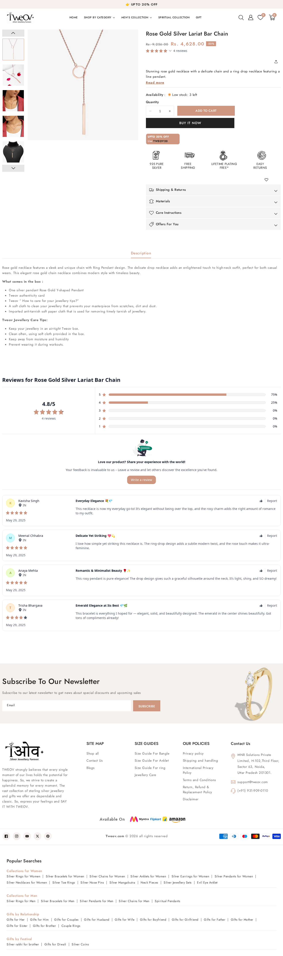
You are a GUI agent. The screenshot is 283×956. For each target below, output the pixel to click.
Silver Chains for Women (107, 876)
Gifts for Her (16, 919)
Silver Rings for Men (21, 901)
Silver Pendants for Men (96, 901)
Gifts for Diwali (55, 944)
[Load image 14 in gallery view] (13, 152)
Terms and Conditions (199, 780)
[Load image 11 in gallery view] (13, 75)
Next (13, 168)
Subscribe (146, 706)
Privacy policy (193, 753)
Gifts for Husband (96, 919)
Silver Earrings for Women (190, 876)
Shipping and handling (200, 760)
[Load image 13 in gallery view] (13, 126)
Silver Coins (80, 944)
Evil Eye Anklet (207, 882)
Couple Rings (70, 926)
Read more (155, 82)
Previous (13, 33)
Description (141, 253)
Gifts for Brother (44, 926)
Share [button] (277, 61)
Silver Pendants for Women (234, 876)
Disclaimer (191, 799)
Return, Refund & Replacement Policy (197, 790)
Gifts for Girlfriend (185, 919)
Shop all (92, 753)
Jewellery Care (145, 774)
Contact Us (94, 760)
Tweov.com (115, 836)
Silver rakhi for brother (23, 944)
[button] (241, 17)
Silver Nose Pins (92, 882)
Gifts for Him (39, 919)
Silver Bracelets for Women (65, 876)
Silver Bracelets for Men (58, 901)
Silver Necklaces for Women (27, 882)
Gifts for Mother (242, 919)
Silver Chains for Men (134, 901)
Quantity (152, 102)
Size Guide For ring (150, 767)
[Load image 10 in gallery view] (13, 49)
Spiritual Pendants (167, 901)
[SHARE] (277, 61)
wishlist (268, 180)
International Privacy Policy (198, 770)
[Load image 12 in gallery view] (13, 101)
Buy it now (190, 123)
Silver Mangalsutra (122, 882)
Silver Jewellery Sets (178, 882)
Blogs (90, 767)
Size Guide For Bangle (152, 753)
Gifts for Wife (124, 919)
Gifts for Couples (66, 919)
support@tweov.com (252, 782)
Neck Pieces (149, 882)
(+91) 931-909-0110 (252, 790)
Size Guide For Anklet (152, 760)
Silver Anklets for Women (148, 876)
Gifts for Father (214, 919)
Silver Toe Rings (63, 882)
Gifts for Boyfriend (153, 919)
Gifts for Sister (17, 926)
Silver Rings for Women (23, 876)
